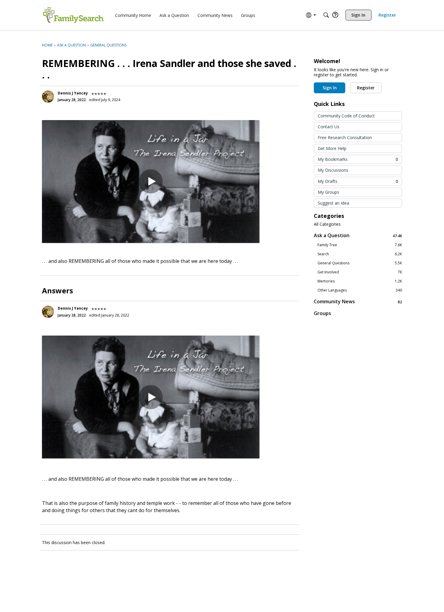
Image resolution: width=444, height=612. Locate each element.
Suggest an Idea (333, 203)
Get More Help (332, 148)
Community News (358, 301)
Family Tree (359, 245)
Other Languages (359, 290)
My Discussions (333, 170)
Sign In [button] (330, 88)
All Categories (327, 224)
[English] (73, 15)
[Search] (326, 15)
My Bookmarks (358, 159)
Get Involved (359, 272)
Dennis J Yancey (73, 93)
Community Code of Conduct (346, 116)
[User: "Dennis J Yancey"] (48, 97)
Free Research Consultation (345, 137)
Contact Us (328, 126)
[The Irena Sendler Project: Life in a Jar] (150, 181)
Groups (322, 313)
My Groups (328, 192)
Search (359, 254)
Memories (359, 281)
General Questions (359, 263)
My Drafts (358, 181)
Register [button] (366, 88)
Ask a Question (358, 235)
